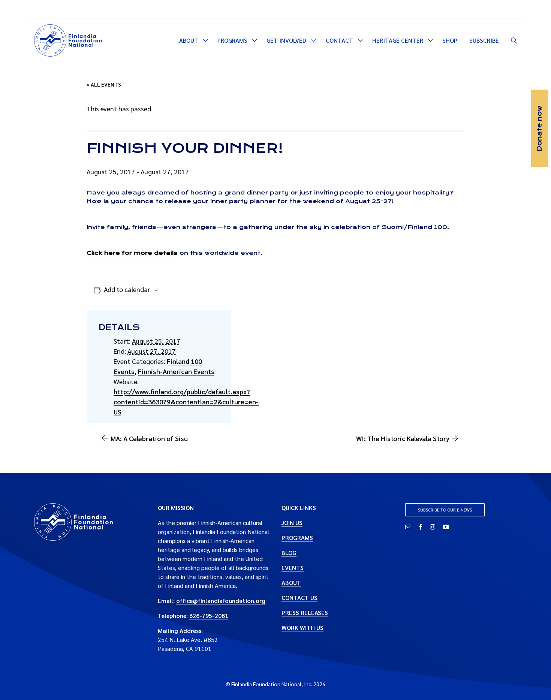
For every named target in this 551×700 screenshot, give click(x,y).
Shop (449, 40)
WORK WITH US (302, 627)
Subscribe (484, 40)
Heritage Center (397, 40)
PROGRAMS (297, 537)
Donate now (539, 128)
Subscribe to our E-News (445, 510)
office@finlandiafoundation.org (220, 600)
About (188, 40)
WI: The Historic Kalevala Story (402, 438)
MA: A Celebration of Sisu (149, 438)
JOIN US (291, 522)
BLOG (288, 552)
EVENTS (292, 567)
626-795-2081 (208, 615)
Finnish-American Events (176, 371)
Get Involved (286, 40)
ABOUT (291, 582)
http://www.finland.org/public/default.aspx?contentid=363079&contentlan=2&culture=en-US (186, 401)
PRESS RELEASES (304, 612)
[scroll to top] (533, 682)
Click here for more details (132, 253)
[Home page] (68, 39)
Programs (232, 40)
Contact (339, 40)
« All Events (104, 84)
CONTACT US (299, 597)
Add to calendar (127, 289)
